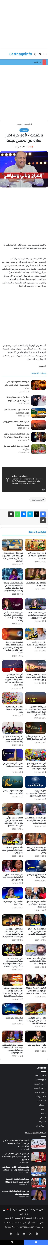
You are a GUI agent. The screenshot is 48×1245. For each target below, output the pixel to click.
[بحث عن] (40, 55)
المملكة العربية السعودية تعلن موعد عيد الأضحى (16, 411)
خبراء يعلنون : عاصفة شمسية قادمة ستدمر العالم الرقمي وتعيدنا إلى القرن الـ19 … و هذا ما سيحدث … (13, 647)
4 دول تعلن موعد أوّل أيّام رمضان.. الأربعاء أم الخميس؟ (37, 555)
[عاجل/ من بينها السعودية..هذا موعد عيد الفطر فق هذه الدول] (35, 782)
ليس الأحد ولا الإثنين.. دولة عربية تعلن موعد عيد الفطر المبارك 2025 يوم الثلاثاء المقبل (35, 710)
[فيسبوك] (43, 514)
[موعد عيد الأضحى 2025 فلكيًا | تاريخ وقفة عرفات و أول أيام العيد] (35, 666)
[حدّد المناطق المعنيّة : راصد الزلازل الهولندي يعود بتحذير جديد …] (12, 839)
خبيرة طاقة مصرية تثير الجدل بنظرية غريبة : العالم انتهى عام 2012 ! (17, 385)
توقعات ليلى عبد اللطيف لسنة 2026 (36, 584)
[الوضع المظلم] (35, 55)
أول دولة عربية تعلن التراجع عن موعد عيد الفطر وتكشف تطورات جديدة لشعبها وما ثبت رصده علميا (14, 680)
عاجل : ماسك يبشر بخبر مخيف (37, 1046)
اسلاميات (40, 1101)
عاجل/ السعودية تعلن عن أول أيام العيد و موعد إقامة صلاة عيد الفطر (13, 739)
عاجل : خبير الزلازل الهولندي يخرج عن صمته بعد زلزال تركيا (36, 645)
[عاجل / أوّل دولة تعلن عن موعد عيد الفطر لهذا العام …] (12, 755)
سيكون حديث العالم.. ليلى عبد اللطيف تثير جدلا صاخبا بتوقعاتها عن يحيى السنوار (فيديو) (12, 1049)
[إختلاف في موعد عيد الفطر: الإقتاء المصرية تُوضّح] (12, 698)
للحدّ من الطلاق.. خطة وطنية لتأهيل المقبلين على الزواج (18, 399)
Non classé (39, 1075)
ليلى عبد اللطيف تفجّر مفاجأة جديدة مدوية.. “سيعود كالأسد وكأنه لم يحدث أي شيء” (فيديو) (13, 962)
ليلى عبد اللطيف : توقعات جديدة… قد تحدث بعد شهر (15, 1192)
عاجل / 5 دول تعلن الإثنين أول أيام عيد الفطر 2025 (36, 738)
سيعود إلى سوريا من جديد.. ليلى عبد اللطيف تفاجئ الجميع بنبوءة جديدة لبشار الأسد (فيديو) (13, 932)
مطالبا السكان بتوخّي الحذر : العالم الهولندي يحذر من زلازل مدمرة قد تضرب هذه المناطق (14, 821)
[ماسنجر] (23, 514)
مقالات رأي (40, 1126)
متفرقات (19, 124)
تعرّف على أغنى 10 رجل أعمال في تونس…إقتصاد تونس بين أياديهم (15, 1168)
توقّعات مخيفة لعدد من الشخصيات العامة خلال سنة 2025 (36, 904)
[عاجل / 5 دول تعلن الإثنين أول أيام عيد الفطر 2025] (35, 728)
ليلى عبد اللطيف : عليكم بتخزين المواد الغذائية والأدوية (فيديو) (16, 435)
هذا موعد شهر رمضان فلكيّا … (14, 1019)
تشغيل (41, 1105)
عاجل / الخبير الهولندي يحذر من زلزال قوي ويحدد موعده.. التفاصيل (36, 1020)
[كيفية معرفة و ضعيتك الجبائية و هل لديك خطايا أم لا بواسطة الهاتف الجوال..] (38, 1144)
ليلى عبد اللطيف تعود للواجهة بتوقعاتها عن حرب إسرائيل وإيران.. (37, 615)
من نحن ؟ (39, 1227)
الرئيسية (27, 124)
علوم (42, 1113)
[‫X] (36, 514)
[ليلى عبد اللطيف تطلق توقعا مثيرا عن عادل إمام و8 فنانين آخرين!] (12, 866)
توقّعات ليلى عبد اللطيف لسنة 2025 (13, 903)
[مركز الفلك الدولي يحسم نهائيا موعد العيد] (12, 782)
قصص (42, 1117)
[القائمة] (44, 55)
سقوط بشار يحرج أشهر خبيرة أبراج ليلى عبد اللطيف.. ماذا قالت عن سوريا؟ (37, 932)
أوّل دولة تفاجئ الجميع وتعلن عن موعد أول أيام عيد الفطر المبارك (36, 766)
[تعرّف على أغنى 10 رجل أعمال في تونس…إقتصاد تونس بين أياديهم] (38, 1171)
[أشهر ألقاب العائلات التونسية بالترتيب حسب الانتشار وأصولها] (38, 1183)
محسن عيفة (37, 499)
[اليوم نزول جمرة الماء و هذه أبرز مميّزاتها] (38, 449)
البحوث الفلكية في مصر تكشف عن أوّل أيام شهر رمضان (36, 850)
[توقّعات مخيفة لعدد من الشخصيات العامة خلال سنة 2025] (35, 893)
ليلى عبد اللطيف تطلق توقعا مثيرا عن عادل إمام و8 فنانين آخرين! (13, 877)
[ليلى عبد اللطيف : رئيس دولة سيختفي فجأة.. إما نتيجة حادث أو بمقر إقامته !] (12, 604)
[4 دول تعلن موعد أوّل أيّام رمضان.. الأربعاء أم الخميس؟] (35, 545)
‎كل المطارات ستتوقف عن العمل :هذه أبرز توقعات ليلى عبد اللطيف (35, 820)
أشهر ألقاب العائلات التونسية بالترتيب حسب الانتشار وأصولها (17, 1180)
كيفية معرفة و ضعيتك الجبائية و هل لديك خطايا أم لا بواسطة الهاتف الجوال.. (16, 1143)
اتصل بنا (7, 1222)
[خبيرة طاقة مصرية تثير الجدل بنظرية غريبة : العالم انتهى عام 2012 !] (38, 385)
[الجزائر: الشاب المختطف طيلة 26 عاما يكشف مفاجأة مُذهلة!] (35, 950)
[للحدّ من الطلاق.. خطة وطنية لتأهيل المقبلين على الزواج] (38, 400)
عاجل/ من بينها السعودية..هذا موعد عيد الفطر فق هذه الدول (36, 793)
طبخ (42, 1109)
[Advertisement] (24, 24)
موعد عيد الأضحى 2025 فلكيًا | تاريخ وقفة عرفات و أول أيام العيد (36, 677)
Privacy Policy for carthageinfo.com (19, 1227)
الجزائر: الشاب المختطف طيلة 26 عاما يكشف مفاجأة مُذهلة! (36, 961)
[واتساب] (17, 514)
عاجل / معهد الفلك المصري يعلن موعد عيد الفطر (16, 423)
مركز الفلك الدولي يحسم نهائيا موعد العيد (13, 792)
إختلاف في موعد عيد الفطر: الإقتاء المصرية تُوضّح (14, 709)
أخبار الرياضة (39, 1084)
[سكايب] (30, 514)
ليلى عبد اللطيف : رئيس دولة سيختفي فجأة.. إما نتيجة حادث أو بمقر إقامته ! (13, 616)
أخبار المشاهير (38, 1088)
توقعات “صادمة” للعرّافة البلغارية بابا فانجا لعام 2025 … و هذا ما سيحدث (36, 990)
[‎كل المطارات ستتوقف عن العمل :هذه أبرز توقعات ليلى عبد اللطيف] (35, 809)
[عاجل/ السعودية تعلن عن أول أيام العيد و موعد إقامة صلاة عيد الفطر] (12, 728)
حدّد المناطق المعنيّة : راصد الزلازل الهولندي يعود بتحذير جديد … (12, 850)
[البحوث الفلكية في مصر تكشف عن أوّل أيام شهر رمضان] (35, 839)
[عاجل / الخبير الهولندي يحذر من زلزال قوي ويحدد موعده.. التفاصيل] (35, 1009)
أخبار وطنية (40, 1096)
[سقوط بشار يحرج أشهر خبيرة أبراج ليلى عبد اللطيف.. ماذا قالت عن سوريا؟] (35, 920)
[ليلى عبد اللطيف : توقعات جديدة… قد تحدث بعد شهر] (38, 1195)
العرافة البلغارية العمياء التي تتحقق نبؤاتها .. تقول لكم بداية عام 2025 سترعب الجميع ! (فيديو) (13, 992)
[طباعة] (43, 520)
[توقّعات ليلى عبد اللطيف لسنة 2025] (12, 893)
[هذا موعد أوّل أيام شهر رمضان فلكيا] (35, 866)
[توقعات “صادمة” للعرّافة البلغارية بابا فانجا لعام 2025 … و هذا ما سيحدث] (35, 980)
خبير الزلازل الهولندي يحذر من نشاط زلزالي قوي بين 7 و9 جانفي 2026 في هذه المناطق (12, 557)
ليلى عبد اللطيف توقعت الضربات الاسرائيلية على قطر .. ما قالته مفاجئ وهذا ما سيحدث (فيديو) (13, 586)
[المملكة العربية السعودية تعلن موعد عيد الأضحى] (38, 413)
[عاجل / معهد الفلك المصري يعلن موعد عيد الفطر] (38, 425)
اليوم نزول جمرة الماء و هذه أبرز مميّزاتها (16, 447)
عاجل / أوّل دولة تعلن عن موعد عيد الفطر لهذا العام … (13, 766)
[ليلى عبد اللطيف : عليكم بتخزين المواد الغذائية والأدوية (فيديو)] (38, 437)
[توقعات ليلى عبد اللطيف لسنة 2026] (35, 574)
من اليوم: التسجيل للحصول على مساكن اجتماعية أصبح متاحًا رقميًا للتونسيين (15, 1156)
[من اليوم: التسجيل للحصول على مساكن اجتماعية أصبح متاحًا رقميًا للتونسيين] (38, 1157)
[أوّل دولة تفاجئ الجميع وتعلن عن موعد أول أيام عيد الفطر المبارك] (35, 755)
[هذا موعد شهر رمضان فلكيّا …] (12, 1009)
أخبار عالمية (39, 1092)
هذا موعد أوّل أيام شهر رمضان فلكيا (36, 876)
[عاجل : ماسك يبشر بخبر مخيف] (35, 1036)
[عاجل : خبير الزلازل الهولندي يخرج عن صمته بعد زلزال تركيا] (35, 634)
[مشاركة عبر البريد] (11, 514)
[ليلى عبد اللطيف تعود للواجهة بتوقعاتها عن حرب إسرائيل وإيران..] (35, 604)
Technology (39, 1080)
